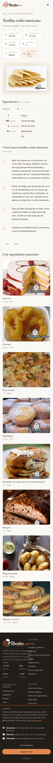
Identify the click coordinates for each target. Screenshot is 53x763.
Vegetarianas (33, 662)
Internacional (8, 691)
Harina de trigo (28, 120)
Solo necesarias (26, 745)
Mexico (16, 244)
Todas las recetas (35, 688)
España (6, 698)
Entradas (31, 666)
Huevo (24, 115)
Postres (31, 643)
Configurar (26, 758)
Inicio (5, 14)
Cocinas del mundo (10, 685)
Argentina (7, 694)
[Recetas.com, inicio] (12, 5)
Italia (5, 702)
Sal (22, 136)
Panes (10, 14)
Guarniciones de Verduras (39, 655)
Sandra (16, 26)
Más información (34, 720)
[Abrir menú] (47, 4)
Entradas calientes (35, 647)
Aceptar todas (26, 751)
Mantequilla (26, 131)
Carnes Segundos (35, 670)
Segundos (32, 651)
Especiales (32, 703)
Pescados (32, 674)
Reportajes (32, 699)
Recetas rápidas (34, 692)
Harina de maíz (28, 126)
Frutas (30, 659)
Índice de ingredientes (37, 695)
